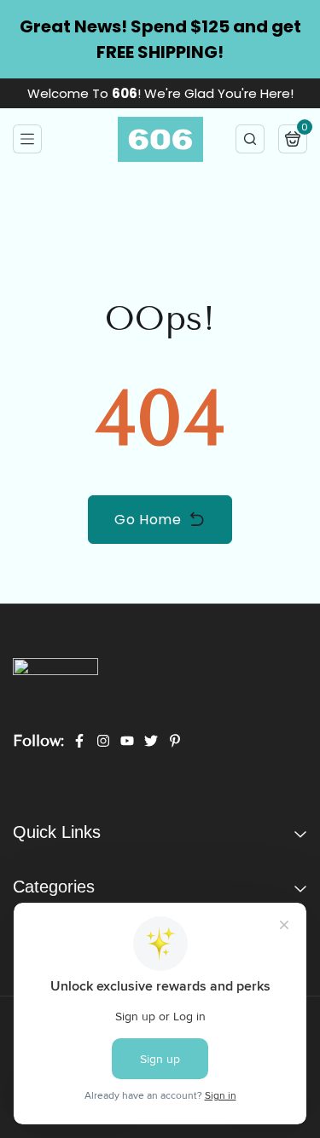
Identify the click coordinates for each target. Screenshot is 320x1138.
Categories (54, 895)
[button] (27, 138)
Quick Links (57, 841)
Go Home (147, 519)
